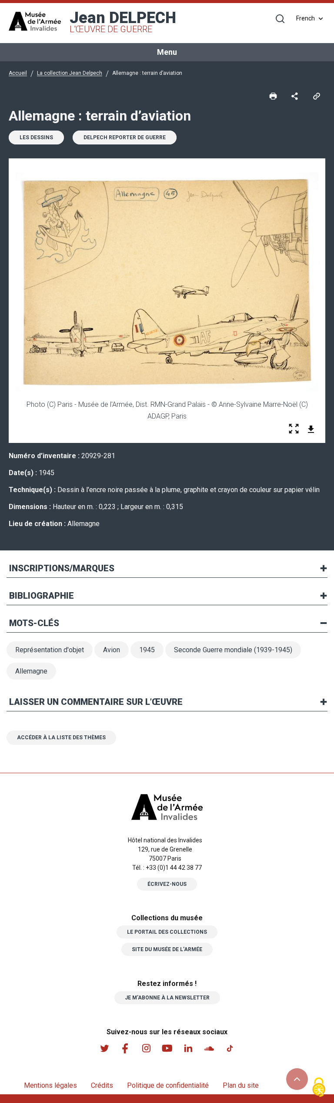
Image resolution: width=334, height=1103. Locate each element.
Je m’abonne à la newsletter (167, 998)
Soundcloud (209, 1048)
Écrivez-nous (167, 884)
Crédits (102, 1085)
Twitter (104, 1048)
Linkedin (188, 1048)
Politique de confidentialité (168, 1085)
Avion (111, 650)
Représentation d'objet (49, 650)
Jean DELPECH (123, 21)
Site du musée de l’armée (167, 949)
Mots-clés (34, 623)
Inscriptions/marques (61, 568)
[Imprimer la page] (273, 95)
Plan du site (241, 1085)
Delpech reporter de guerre (125, 137)
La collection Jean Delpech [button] (69, 73)
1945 (147, 650)
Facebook (125, 1048)
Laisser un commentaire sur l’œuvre (96, 702)
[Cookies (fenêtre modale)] (319, 1088)
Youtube (167, 1048)
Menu (167, 52)
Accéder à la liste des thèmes (61, 737)
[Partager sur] (295, 95)
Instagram (146, 1048)
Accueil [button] (18, 73)
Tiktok (229, 1048)
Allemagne (31, 671)
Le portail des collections (167, 932)
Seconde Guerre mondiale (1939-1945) (233, 650)
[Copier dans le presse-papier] (316, 95)
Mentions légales (50, 1085)
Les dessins (36, 137)
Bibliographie (41, 595)
